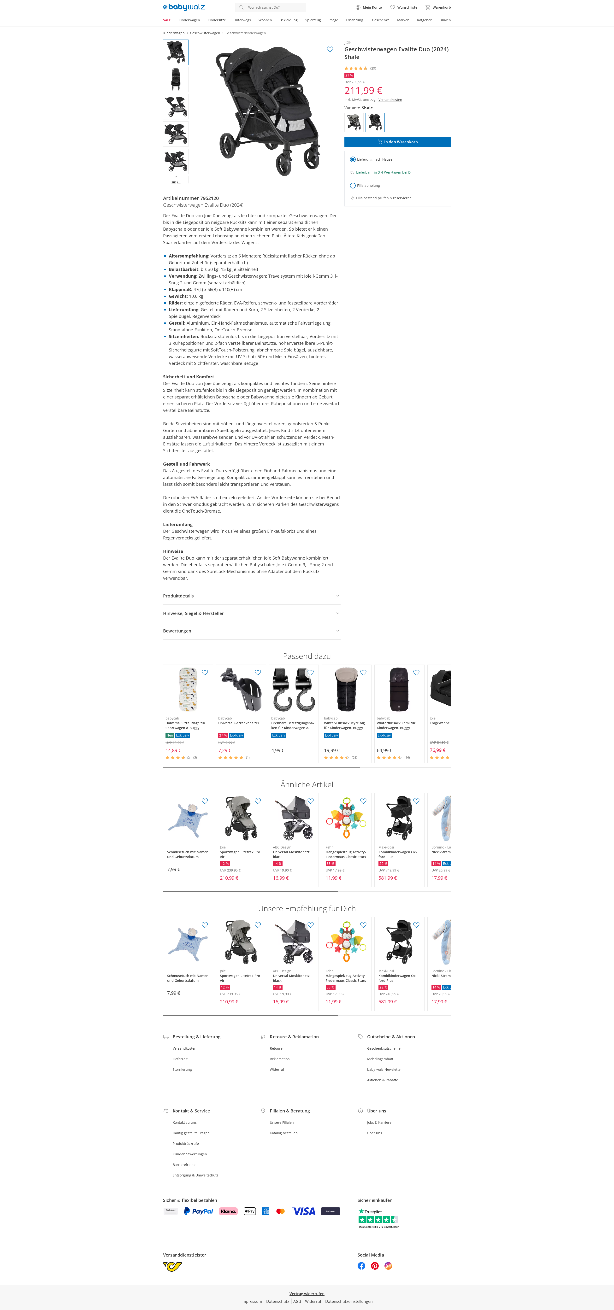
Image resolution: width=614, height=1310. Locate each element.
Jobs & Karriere (379, 1122)
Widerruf (277, 1069)
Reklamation (280, 1059)
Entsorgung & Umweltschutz (195, 1175)
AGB (297, 1301)
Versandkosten (184, 1048)
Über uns (374, 1133)
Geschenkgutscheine (384, 1048)
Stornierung (182, 1069)
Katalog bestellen (284, 1133)
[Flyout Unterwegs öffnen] (253, 21)
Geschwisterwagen (205, 33)
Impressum (252, 1301)
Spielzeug (313, 20)
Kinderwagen (189, 20)
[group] (268, 111)
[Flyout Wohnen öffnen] (274, 21)
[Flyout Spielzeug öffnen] (323, 21)
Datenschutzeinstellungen (349, 1301)
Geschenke (381, 20)
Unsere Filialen (282, 1122)
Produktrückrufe (186, 1143)
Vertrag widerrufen (307, 1293)
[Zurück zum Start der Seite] (608, 1275)
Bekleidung (289, 20)
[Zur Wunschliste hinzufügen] (330, 49)
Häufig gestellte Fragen (191, 1133)
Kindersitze (217, 20)
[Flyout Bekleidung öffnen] (299, 21)
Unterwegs (242, 20)
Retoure (276, 1048)
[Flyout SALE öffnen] (173, 21)
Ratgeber (424, 20)
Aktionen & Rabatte (382, 1080)
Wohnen (265, 20)
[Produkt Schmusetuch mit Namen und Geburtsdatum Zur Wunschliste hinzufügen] (205, 801)
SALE (167, 20)
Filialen (445, 20)
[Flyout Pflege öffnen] (340, 21)
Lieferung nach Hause (374, 159)
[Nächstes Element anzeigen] (176, 176)
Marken (403, 20)
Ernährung (354, 20)
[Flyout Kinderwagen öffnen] (202, 21)
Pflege (333, 20)
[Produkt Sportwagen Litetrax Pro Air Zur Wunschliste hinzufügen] (258, 801)
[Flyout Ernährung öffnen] (365, 21)
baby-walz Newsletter (384, 1069)
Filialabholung (368, 185)
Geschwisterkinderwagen (245, 33)
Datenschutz (277, 1301)
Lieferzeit (180, 1059)
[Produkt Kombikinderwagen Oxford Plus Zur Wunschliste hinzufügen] (416, 801)
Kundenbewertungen (190, 1154)
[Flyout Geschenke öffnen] (391, 21)
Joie (347, 42)
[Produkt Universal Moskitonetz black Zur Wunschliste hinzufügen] (311, 801)
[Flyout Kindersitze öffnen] (228, 21)
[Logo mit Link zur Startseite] (184, 7)
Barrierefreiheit (185, 1164)
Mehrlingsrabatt (380, 1059)
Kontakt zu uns (185, 1122)
